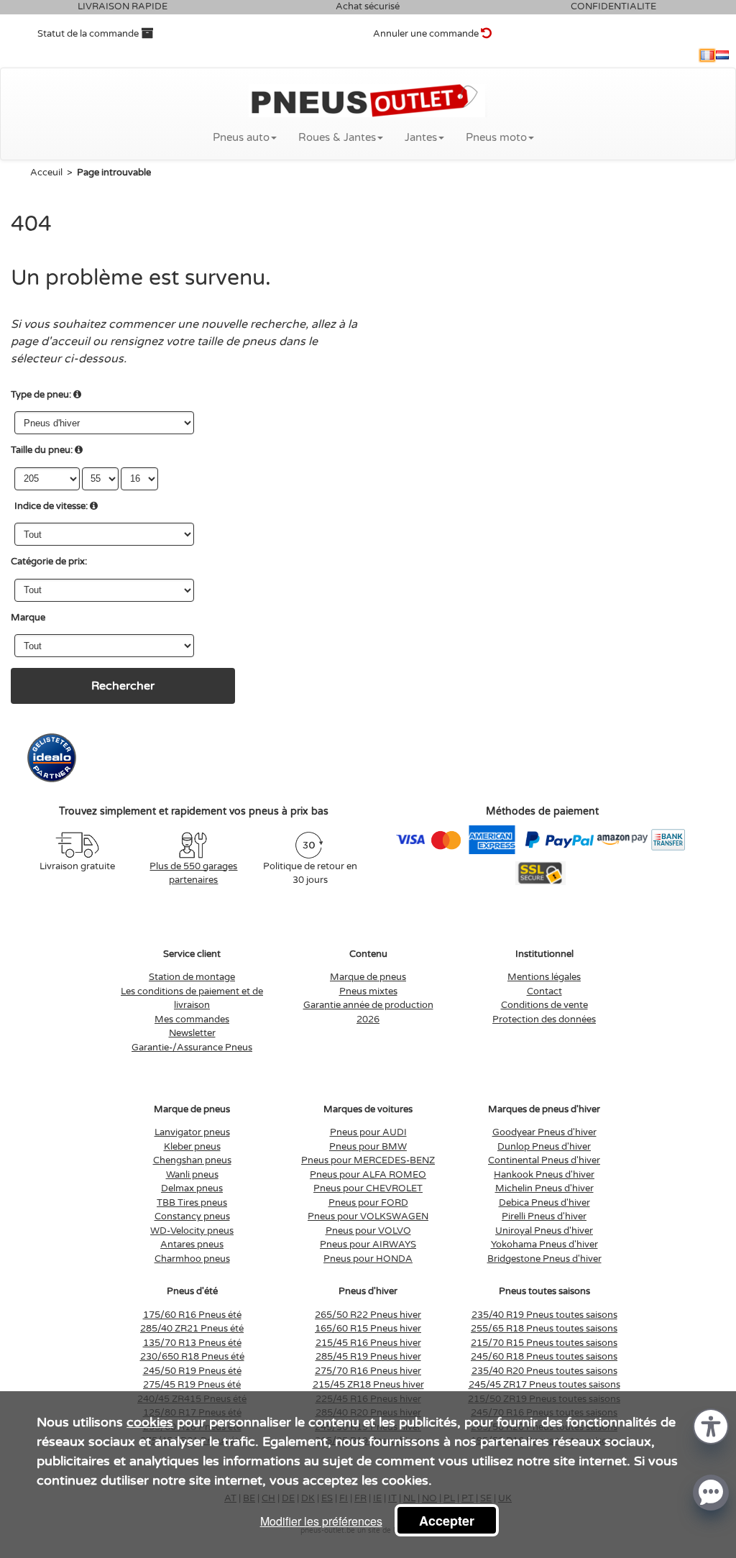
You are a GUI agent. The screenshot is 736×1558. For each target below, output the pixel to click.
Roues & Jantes (337, 137)
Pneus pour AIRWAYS (368, 1244)
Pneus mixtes (368, 991)
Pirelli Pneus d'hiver (544, 1216)
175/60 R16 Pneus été (192, 1315)
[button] (711, 1425)
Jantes (421, 137)
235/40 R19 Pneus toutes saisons (544, 1315)
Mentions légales (544, 977)
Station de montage (192, 977)
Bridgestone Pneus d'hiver (544, 1259)
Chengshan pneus (192, 1160)
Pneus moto (496, 137)
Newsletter (192, 1033)
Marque (28, 617)
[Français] (707, 55)
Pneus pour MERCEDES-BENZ (368, 1160)
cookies (149, 1422)
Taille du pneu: (42, 450)
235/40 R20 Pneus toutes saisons (544, 1371)
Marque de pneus (368, 977)
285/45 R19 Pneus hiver (368, 1356)
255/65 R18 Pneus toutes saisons (544, 1328)
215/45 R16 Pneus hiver (368, 1343)
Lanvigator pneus (192, 1132)
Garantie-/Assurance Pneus (192, 1047)
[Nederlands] (722, 55)
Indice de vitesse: (51, 506)
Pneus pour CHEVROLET (368, 1188)
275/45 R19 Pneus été (192, 1384)
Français (707, 55)
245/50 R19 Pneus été (192, 1371)
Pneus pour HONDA (368, 1259)
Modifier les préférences (321, 1521)
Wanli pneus (192, 1175)
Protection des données (544, 1019)
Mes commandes (192, 1019)
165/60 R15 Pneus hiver (368, 1328)
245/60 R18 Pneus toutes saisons (544, 1356)
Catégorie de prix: (49, 561)
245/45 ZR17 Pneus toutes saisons (544, 1384)
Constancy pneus (192, 1216)
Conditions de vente (544, 1005)
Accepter (446, 1520)
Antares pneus (192, 1244)
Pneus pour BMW (368, 1147)
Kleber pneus (192, 1147)
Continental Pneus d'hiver (544, 1160)
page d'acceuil (50, 341)
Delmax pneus (192, 1188)
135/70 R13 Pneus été (192, 1343)
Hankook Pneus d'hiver (544, 1175)
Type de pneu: (41, 394)
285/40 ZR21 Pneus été (192, 1328)
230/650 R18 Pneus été (192, 1356)
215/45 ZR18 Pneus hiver (368, 1384)
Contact (544, 991)
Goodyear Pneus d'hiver (544, 1132)
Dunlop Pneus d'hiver (544, 1147)
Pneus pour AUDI (368, 1132)
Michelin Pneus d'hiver (544, 1188)
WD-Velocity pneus (192, 1231)
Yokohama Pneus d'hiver (544, 1244)
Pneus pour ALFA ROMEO (368, 1175)
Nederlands (722, 55)
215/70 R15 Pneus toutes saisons (544, 1343)
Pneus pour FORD (368, 1203)
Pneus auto (241, 137)
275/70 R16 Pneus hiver (368, 1371)
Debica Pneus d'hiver (544, 1203)
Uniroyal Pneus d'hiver (544, 1231)
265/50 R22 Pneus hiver (368, 1315)
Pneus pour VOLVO (368, 1231)
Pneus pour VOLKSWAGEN (368, 1216)
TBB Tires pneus (192, 1203)
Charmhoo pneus (192, 1259)
